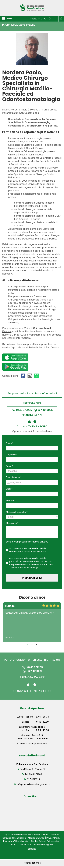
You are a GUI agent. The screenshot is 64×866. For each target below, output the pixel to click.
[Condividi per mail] (30, 376)
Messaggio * (12, 523)
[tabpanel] (32, 622)
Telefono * (11, 500)
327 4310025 (45, 409)
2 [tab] (32, 644)
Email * (9, 489)
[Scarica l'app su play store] (34, 421)
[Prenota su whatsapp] (60, 19)
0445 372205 (24, 409)
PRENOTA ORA (38, 18)
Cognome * (11, 454)
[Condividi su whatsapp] (36, 376)
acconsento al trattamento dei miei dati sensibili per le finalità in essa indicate (28, 550)
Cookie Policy (38, 841)
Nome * (9, 443)
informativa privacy (37, 541)
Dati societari (53, 841)
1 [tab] (27, 644)
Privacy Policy (53, 838)
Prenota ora (32, 403)
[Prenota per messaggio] (55, 19)
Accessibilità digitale (43, 844)
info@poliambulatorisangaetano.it (33, 784)
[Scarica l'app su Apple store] (29, 421)
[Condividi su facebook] (23, 376)
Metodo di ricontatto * (17, 512)
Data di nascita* (13, 477)
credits (32, 848)
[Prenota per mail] (49, 19)
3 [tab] (36, 644)
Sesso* (9, 466)
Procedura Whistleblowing (16, 841)
